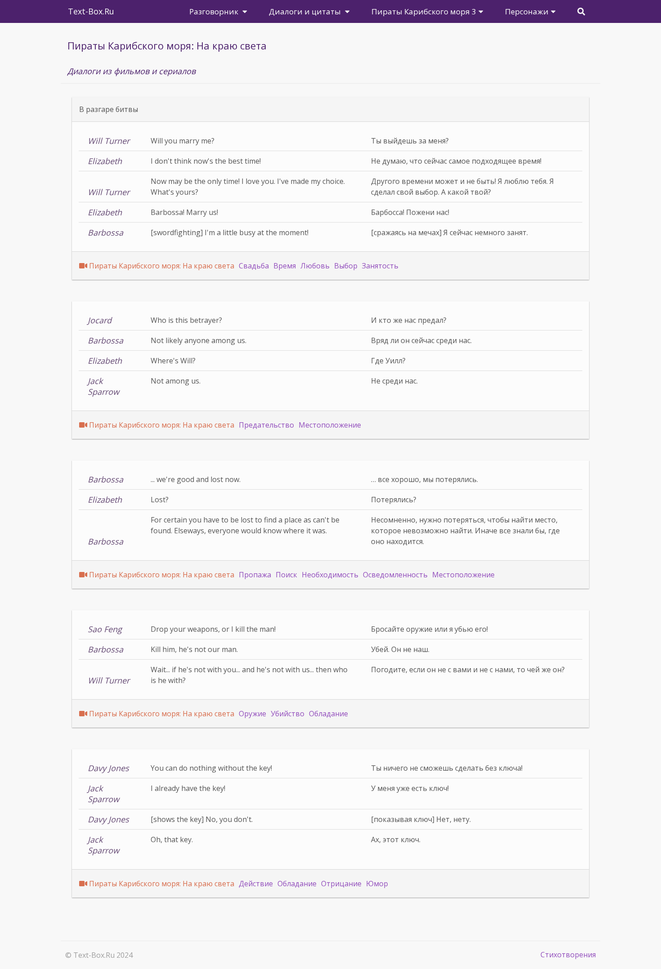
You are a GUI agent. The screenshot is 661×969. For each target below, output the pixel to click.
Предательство (266, 425)
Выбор (345, 266)
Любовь (315, 266)
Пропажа (255, 575)
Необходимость (330, 575)
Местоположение (330, 425)
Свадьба (254, 266)
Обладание (328, 714)
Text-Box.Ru (91, 11)
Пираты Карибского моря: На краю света (161, 266)
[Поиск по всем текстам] (581, 11)
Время (284, 266)
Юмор (377, 884)
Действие (256, 884)
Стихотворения (568, 955)
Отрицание (341, 884)
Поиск (286, 575)
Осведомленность (395, 575)
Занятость (380, 266)
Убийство (287, 714)
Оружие (252, 714)
